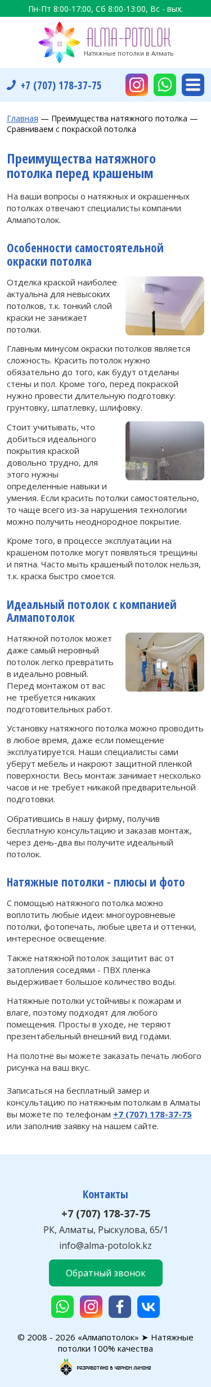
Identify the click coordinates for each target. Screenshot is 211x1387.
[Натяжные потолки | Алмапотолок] (105, 42)
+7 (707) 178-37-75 (105, 1213)
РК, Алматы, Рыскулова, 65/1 (105, 1229)
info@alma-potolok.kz (105, 1245)
